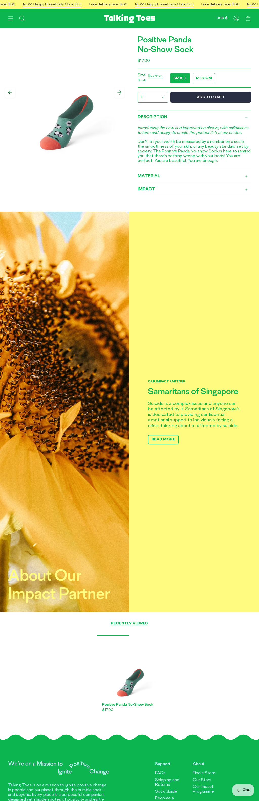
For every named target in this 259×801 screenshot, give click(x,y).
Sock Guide (166, 792)
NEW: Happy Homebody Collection (67, 4)
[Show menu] (11, 19)
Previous (10, 92)
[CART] (248, 19)
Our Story (202, 780)
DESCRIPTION (152, 117)
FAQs (160, 773)
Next (119, 92)
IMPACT (146, 189)
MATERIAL (149, 176)
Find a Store (204, 773)
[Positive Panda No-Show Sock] (129, 667)
